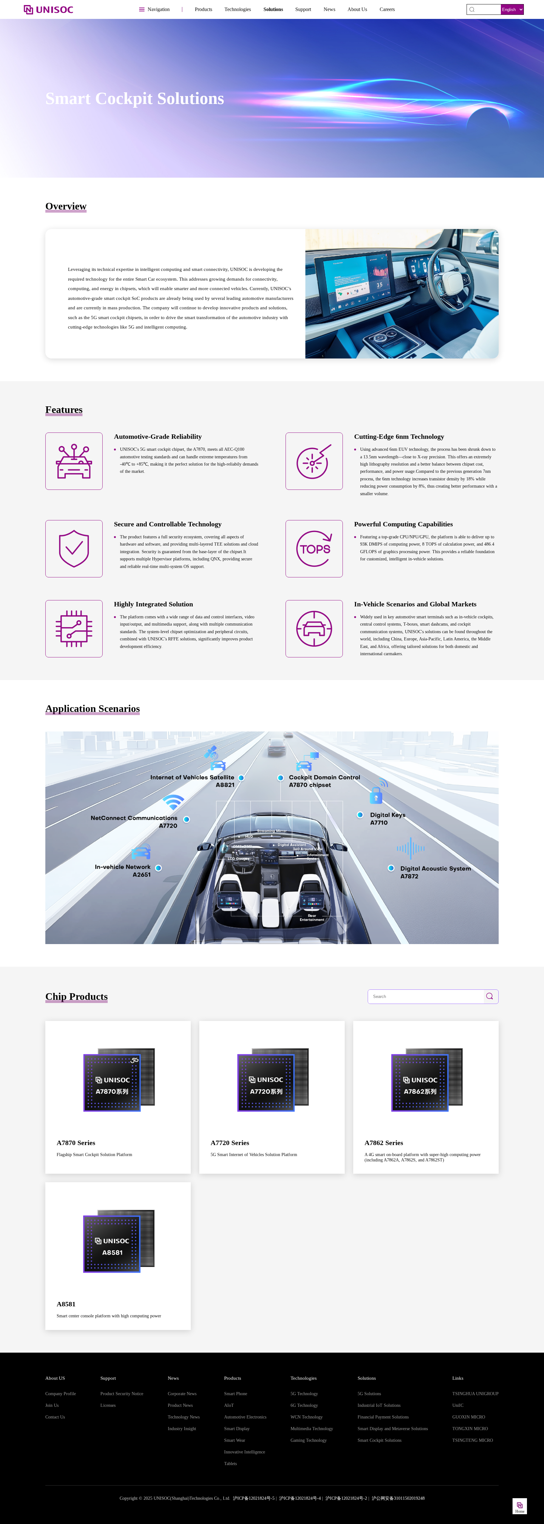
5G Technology (304, 1393)
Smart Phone (235, 1393)
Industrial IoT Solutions (379, 1405)
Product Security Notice (121, 1393)
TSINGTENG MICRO (472, 1440)
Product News (180, 1405)
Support (303, 9)
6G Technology (304, 1405)
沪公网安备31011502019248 (398, 1498)
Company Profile (60, 1393)
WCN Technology (307, 1417)
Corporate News (182, 1393)
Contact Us (55, 1417)
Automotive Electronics (245, 1417)
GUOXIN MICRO (468, 1417)
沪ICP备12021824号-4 (300, 1498)
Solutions (273, 9)
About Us (357, 9)
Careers (387, 9)
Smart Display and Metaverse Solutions (393, 1428)
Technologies (237, 9)
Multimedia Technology (312, 1428)
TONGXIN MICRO (470, 1428)
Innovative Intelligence (244, 1452)
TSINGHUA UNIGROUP (475, 1393)
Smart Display (237, 1428)
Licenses (108, 1405)
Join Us (52, 1405)
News (329, 9)
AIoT (229, 1405)
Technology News (184, 1417)
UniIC (457, 1405)
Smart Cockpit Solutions (379, 1440)
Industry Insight (182, 1428)
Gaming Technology (309, 1440)
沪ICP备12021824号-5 (254, 1498)
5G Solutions (369, 1393)
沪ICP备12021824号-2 (346, 1498)
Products (203, 9)
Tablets (230, 1463)
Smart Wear (234, 1440)
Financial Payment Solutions (383, 1417)
